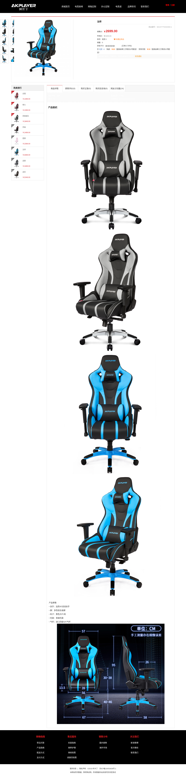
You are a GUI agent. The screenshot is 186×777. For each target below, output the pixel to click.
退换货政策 (72, 757)
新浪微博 (134, 743)
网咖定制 (92, 6)
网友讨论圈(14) (117, 88)
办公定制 (105, 6)
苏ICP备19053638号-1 (107, 769)
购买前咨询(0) (102, 88)
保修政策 (72, 752)
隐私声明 (82, 769)
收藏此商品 (119, 39)
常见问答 (40, 743)
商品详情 (54, 88)
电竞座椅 (79, 6)
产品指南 (40, 748)
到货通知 (138, 56)
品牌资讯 (132, 6)
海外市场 (103, 748)
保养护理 (72, 748)
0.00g (121, 96)
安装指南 (72, 743)
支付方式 (40, 757)
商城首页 (66, 6)
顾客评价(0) (70, 88)
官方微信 (134, 748)
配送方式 (40, 752)
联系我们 (145, 6)
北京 (100, 49)
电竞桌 (118, 6)
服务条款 (73, 769)
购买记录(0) (86, 88)
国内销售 (103, 743)
